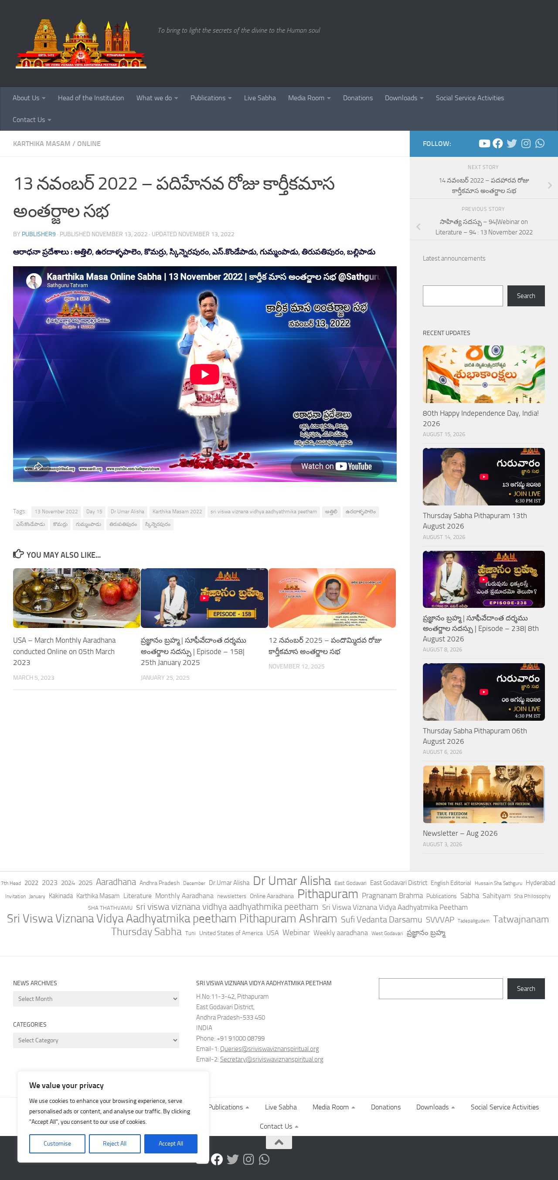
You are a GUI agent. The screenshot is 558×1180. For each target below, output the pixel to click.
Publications (208, 98)
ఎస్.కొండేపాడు (30, 524)
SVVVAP (440, 920)
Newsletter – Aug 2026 (460, 833)
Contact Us (29, 119)
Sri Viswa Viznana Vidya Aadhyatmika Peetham (395, 907)
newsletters (231, 896)
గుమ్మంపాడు (88, 524)
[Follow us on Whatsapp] (539, 143)
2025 (85, 883)
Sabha (469, 895)
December (194, 883)
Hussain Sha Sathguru (498, 883)
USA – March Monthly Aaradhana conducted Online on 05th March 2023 (64, 651)
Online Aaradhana (272, 896)
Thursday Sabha (146, 931)
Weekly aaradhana (340, 933)
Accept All (171, 1143)
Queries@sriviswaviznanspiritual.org (269, 1049)
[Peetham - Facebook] (498, 143)
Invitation (15, 896)
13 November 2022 (56, 512)
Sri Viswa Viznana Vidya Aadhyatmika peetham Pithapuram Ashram (172, 918)
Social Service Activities (470, 98)
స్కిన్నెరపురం (157, 524)
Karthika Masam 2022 (177, 512)
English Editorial (451, 883)
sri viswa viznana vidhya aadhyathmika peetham (264, 512)
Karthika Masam (98, 896)
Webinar (296, 932)
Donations (358, 98)
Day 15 (94, 512)
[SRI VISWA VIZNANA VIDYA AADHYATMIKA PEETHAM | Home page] (81, 43)
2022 (31, 883)
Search (526, 296)
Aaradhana (116, 882)
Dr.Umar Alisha (229, 883)
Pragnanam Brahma (392, 895)
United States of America (231, 933)
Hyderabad (540, 883)
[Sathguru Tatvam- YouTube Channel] (484, 143)
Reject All (114, 1143)
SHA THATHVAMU (110, 908)
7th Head (11, 883)
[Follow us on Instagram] (526, 143)
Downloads (401, 98)
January (37, 896)
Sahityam (496, 896)
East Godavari (350, 883)
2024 (68, 883)
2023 (50, 882)
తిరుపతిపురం (123, 524)
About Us (26, 98)
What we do (154, 98)
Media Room (306, 98)
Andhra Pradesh (160, 883)
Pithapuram (327, 893)
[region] (113, 1117)
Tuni (190, 933)
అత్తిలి (331, 512)
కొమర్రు (60, 524)
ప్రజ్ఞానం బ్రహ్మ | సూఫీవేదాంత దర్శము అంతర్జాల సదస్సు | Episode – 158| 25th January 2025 (193, 651)
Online (89, 143)
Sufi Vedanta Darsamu (381, 919)
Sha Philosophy (532, 895)
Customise (57, 1143)
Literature (137, 896)
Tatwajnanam (521, 919)
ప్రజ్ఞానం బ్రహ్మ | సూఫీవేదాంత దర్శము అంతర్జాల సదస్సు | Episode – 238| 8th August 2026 (481, 628)
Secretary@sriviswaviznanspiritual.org (271, 1059)
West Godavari (387, 933)
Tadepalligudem (474, 921)
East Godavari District (398, 883)
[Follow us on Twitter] (512, 143)
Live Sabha (260, 98)
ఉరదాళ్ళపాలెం (361, 512)
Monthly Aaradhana (184, 896)
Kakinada (61, 896)
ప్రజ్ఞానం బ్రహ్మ (426, 932)
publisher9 (39, 234)
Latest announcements (454, 258)
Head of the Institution (91, 98)
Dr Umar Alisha (127, 512)
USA (272, 933)
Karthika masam (42, 143)
